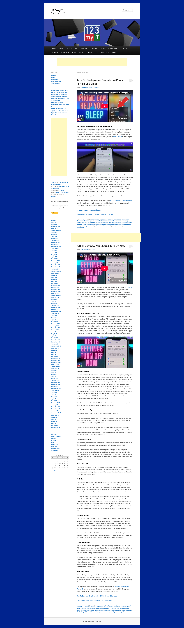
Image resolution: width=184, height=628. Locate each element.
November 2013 (55, 409)
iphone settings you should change (111, 610)
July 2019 (54, 299)
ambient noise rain (105, 219)
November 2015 (55, 362)
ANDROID (69, 48)
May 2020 (54, 279)
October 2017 (55, 330)
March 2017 (54, 338)
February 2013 (55, 427)
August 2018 (55, 313)
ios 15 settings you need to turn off (122, 607)
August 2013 (55, 415)
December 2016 (55, 340)
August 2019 (55, 297)
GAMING (102, 48)
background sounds (109, 221)
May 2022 (54, 234)
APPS (74, 53)
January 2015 (55, 380)
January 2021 (55, 263)
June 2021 (54, 253)
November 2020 (55, 267)
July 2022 (54, 232)
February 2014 (55, 403)
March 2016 (54, 356)
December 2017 (55, 328)
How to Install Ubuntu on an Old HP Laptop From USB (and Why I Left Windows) (59, 92)
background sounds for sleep (117, 222)
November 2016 (55, 342)
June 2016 (54, 352)
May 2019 (54, 303)
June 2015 (54, 372)
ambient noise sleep (115, 219)
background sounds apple (84, 222)
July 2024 (54, 224)
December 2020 (55, 265)
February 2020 (55, 285)
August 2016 (55, 348)
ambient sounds (84, 221)
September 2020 (56, 271)
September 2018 (56, 311)
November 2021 (55, 242)
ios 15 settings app (104, 605)
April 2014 (54, 399)
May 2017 (54, 334)
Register (53, 75)
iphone (120, 226)
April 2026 (54, 222)
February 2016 (55, 358)
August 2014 (55, 391)
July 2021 (54, 251)
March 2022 (54, 238)
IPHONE (61, 48)
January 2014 (55, 405)
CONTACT (82, 53)
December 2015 (55, 360)
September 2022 (56, 230)
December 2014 (55, 382)
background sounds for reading (99, 222)
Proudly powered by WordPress (92, 621)
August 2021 (55, 249)
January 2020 (55, 287)
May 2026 (54, 220)
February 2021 (55, 261)
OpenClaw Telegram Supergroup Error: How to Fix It (60, 104)
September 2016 (56, 346)
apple (91, 221)
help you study (107, 226)
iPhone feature (117, 137)
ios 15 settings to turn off (116, 605)
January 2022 (55, 240)
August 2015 (55, 368)
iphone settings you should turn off (99, 612)
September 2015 (56, 366)
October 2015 (55, 364)
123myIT (57, 10)
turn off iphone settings (116, 612)
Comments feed (56, 81)
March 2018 (54, 322)
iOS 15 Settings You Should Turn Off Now (101, 246)
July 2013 (54, 417)
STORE (114, 53)
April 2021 (54, 257)
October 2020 (55, 269)
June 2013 (54, 419)
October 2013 (55, 411)
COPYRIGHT (105, 53)
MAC (76, 48)
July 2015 (54, 370)
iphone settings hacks (87, 608)
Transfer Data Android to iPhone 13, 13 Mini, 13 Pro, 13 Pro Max (97, 596)
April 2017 (54, 336)
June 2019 (54, 301)
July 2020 (54, 275)
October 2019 (55, 293)
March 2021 (54, 259)
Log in (53, 77)
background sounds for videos (96, 224)
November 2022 (55, 226)
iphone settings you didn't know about (91, 610)
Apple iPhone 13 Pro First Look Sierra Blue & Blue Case (94, 600)
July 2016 (54, 350)
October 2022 (55, 228)
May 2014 (54, 397)
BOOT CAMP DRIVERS (62, 192)
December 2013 (55, 407)
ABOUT (89, 53)
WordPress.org (55, 83)
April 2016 (54, 354)
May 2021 (54, 255)
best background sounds (87, 226)
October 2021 (55, 244)
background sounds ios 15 (112, 224)
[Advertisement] (92, 62)
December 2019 (55, 289)
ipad (117, 226)
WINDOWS (84, 48)
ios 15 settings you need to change (102, 607)
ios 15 (113, 226)
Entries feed (54, 79)
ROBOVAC (124, 48)
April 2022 (54, 236)
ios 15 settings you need (85, 607)
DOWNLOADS (65, 53)
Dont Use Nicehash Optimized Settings (89, 210)
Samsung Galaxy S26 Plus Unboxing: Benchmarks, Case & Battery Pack (60, 98)
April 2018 (54, 320)
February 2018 (55, 324)
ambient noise (95, 219)
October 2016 (55, 344)
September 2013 (56, 413)
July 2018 (54, 315)
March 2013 (54, 425)
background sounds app (121, 221)
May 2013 (54, 421)
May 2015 (54, 374)
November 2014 (55, 384)
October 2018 (55, 309)
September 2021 (56, 247)
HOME (54, 48)
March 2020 (54, 283)
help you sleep (99, 226)
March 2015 (54, 378)
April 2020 (54, 281)
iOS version (128, 287)
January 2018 (55, 326)
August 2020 (55, 273)
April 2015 (54, 376)
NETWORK (55, 53)
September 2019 (56, 295)
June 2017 (54, 332)
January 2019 (55, 305)
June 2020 (54, 277)
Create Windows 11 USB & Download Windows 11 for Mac (95, 215)
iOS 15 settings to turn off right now (121, 201)
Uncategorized (55, 448)
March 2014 (54, 401)
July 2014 (54, 393)
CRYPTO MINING (113, 48)
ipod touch (126, 226)
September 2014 (56, 389)
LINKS (96, 53)
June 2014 (54, 395)
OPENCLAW (93, 48)
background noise (98, 221)
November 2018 (55, 307)
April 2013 (54, 423)
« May (54, 471)
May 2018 (54, 318)
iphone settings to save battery (101, 608)
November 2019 (55, 291)
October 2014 (55, 386)
